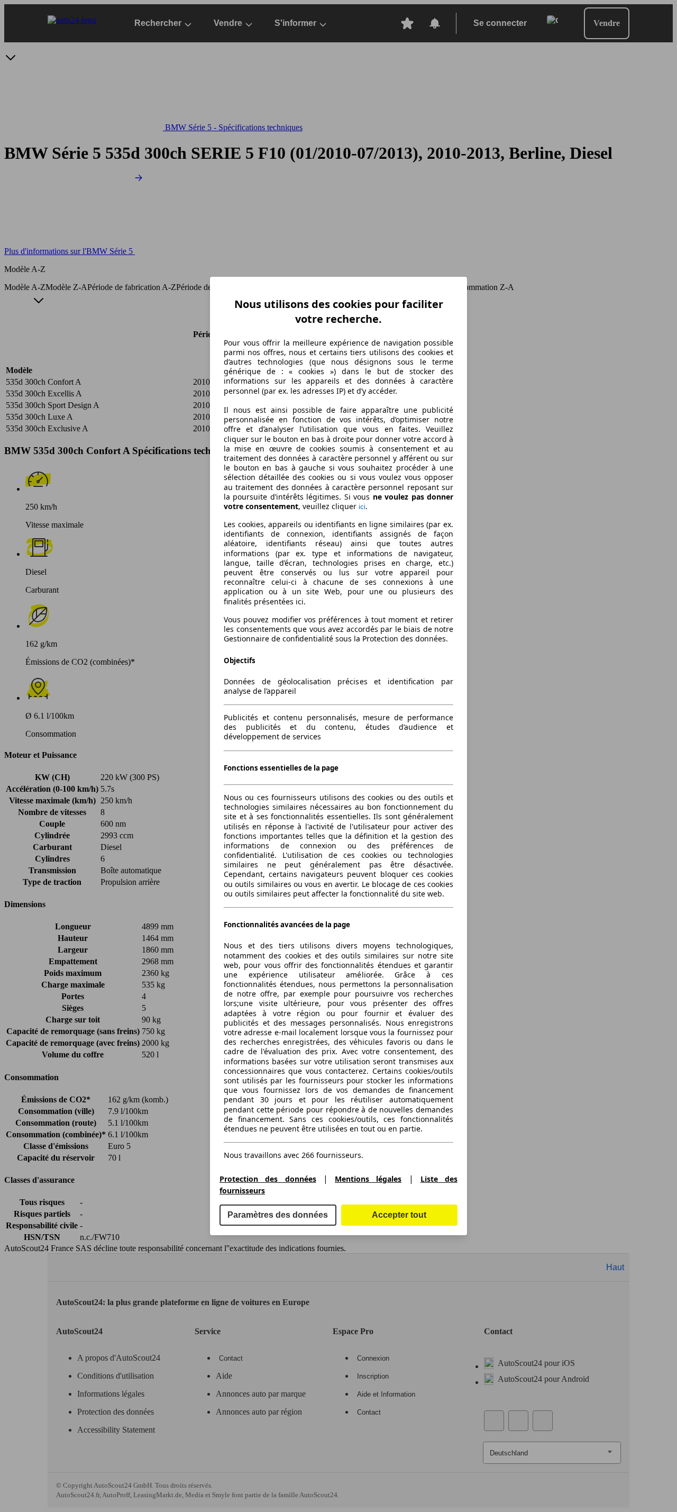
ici (362, 507)
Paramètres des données (277, 1214)
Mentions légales (368, 1179)
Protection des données (267, 1179)
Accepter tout (399, 1214)
